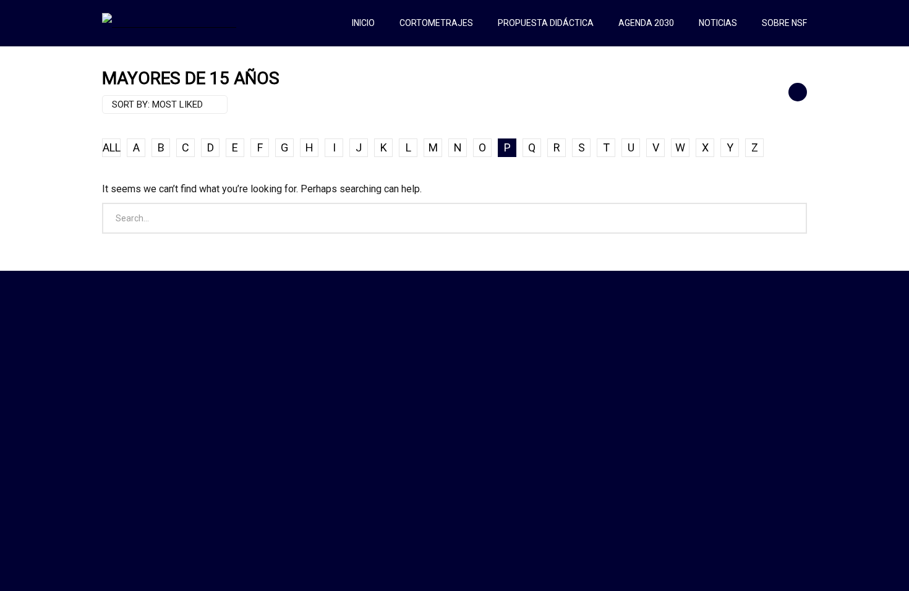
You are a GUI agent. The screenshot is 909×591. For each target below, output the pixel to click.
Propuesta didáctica (546, 23)
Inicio (363, 23)
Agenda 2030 (646, 23)
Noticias (718, 23)
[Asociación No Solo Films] (169, 23)
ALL (112, 147)
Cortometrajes (436, 23)
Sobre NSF (784, 23)
